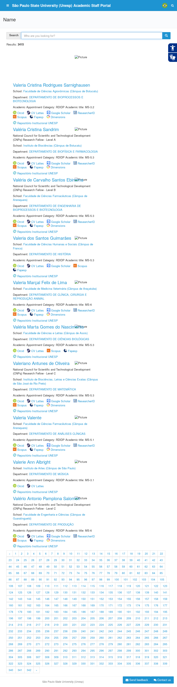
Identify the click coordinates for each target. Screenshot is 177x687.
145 (38, 599)
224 (101, 624)
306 (29, 657)
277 (92, 644)
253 (38, 637)
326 (47, 663)
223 (92, 624)
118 (119, 586)
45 (17, 566)
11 (78, 553)
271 (38, 644)
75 (85, 573)
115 (92, 586)
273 (56, 644)
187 (92, 611)
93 (63, 579)
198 (29, 618)
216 (29, 624)
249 (165, 631)
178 (11, 611)
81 (131, 573)
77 (100, 573)
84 (153, 573)
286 (11, 650)
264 (138, 637)
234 (29, 631)
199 (38, 618)
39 (131, 560)
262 (119, 637)
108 (29, 586)
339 (165, 663)
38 (123, 560)
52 (70, 566)
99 (108, 579)
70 (47, 573)
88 (25, 579)
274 (65, 644)
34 (93, 560)
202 (65, 618)
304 (11, 657)
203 (74, 618)
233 (20, 631)
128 (47, 592)
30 (63, 560)
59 (123, 566)
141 (165, 592)
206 (101, 618)
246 (138, 631)
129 (56, 592)
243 (110, 631)
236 (47, 631)
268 (11, 644)
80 (123, 573)
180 (29, 611)
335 (128, 663)
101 (125, 579)
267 (165, 637)
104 (153, 579)
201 (56, 618)
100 (116, 579)
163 (38, 605)
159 (165, 599)
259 (92, 637)
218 (47, 624)
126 (29, 592)
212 (156, 618)
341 (20, 670)
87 (17, 579)
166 (65, 605)
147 (56, 599)
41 (146, 560)
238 (65, 631)
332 (101, 663)
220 (65, 624)
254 (47, 637)
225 (110, 624)
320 (156, 657)
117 (110, 586)
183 (56, 611)
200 (47, 618)
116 (101, 586)
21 (153, 553)
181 (38, 611)
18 (131, 553)
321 (165, 657)
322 (11, 663)
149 (74, 599)
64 (161, 566)
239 (74, 631)
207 (110, 618)
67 (25, 573)
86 (10, 579)
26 (32, 560)
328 (65, 663)
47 (32, 566)
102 (135, 579)
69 (40, 573)
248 (156, 631)
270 (29, 644)
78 (108, 573)
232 (11, 631)
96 (85, 579)
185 (74, 611)
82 (138, 573)
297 (110, 650)
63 (153, 566)
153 (110, 599)
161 (20, 605)
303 (165, 650)
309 (56, 657)
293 (74, 650)
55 (93, 566)
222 (83, 624)
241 (92, 631)
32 (78, 560)
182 (47, 611)
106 (11, 586)
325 (38, 663)
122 (156, 586)
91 (47, 579)
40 (138, 560)
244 (119, 631)
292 (65, 650)
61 (138, 566)
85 (161, 573)
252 (29, 637)
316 (119, 657)
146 (47, 599)
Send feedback (138, 680)
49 (47, 566)
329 (74, 663)
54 (85, 566)
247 (147, 631)
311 (74, 657)
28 (47, 560)
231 (165, 624)
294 (83, 650)
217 (38, 624)
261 (110, 637)
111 (56, 586)
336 (138, 663)
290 (47, 650)
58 (115, 566)
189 (110, 611)
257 (74, 637)
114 (83, 586)
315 (110, 657)
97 (93, 579)
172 (119, 605)
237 (56, 631)
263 (128, 637)
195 (165, 611)
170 (101, 605)
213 (165, 618)
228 (138, 624)
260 (101, 637)
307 (38, 657)
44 (10, 566)
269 (20, 644)
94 (70, 579)
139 (147, 592)
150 (83, 599)
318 (138, 657)
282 (138, 644)
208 (119, 618)
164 (47, 605)
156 (138, 599)
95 (78, 579)
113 (74, 586)
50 (55, 566)
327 (56, 663)
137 (128, 592)
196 (11, 618)
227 (128, 624)
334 (119, 663)
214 (11, 624)
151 (92, 599)
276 (83, 644)
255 (56, 637)
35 (100, 560)
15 (108, 553)
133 (92, 592)
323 (20, 663)
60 (131, 566)
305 (20, 657)
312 (83, 657)
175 (147, 605)
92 (55, 579)
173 (128, 605)
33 (85, 560)
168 (83, 605)
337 (147, 663)
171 (110, 605)
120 (138, 586)
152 (101, 599)
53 (78, 566)
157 (147, 599)
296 (101, 650)
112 (65, 586)
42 (153, 560)
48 (40, 566)
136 (119, 592)
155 (128, 599)
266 (156, 637)
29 (55, 560)
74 (78, 573)
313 (92, 657)
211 (147, 618)
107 (20, 586)
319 (147, 657)
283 (147, 644)
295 (92, 650)
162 (29, 605)
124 (11, 592)
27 (40, 560)
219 (56, 624)
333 (110, 663)
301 (147, 650)
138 (138, 592)
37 (115, 560)
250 (11, 637)
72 (63, 573)
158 (156, 599)
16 (116, 553)
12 (85, 553)
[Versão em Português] (164, 5)
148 (65, 599)
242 (101, 631)
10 (70, 553)
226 (119, 624)
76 (93, 573)
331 (92, 663)
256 (65, 637)
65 (10, 573)
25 (25, 560)
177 (165, 605)
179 (20, 611)
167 (74, 605)
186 (83, 611)
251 (20, 637)
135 (110, 592)
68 (32, 573)
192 (138, 611)
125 (20, 592)
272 (47, 644)
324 (29, 663)
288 (29, 650)
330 (83, 663)
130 (65, 592)
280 (119, 644)
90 (40, 579)
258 (83, 637)
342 (29, 670)
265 (147, 637)
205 (92, 618)
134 (101, 592)
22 (161, 553)
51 (63, 566)
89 (32, 579)
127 (38, 592)
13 (93, 553)
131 (74, 592)
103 (144, 579)
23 (10, 560)
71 (55, 573)
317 (128, 657)
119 (128, 586)
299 (128, 650)
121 (147, 586)
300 (138, 650)
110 (47, 586)
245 (128, 631)
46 (25, 566)
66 (17, 573)
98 (100, 579)
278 (101, 644)
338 (156, 663)
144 (29, 599)
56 (100, 566)
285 (165, 644)
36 (108, 560)
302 (156, 650)
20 (146, 553)
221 (74, 624)
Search (14, 35)
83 (146, 573)
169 (92, 605)
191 (128, 611)
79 (115, 573)
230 (156, 624)
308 (47, 657)
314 (101, 657)
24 (17, 560)
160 (11, 605)
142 (11, 599)
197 (20, 618)
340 (11, 670)
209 (128, 618)
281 (128, 644)
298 (119, 650)
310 (65, 657)
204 (83, 618)
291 (56, 650)
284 (156, 644)
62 (146, 566)
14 (101, 553)
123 (165, 586)
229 (147, 624)
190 (119, 611)
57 (108, 566)
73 (70, 573)
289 (38, 650)
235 (38, 631)
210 (138, 618)
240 (83, 631)
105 (162, 579)
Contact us (163, 680)
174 (138, 605)
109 (38, 586)
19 (138, 553)
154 (119, 599)
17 (123, 553)
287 (20, 650)
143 (20, 599)
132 (83, 592)
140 (156, 592)
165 (56, 605)
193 (147, 611)
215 (20, 624)
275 (74, 644)
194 (156, 611)
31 (70, 560)
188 (101, 611)
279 (110, 644)
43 (161, 560)
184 (65, 611)
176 (156, 605)
